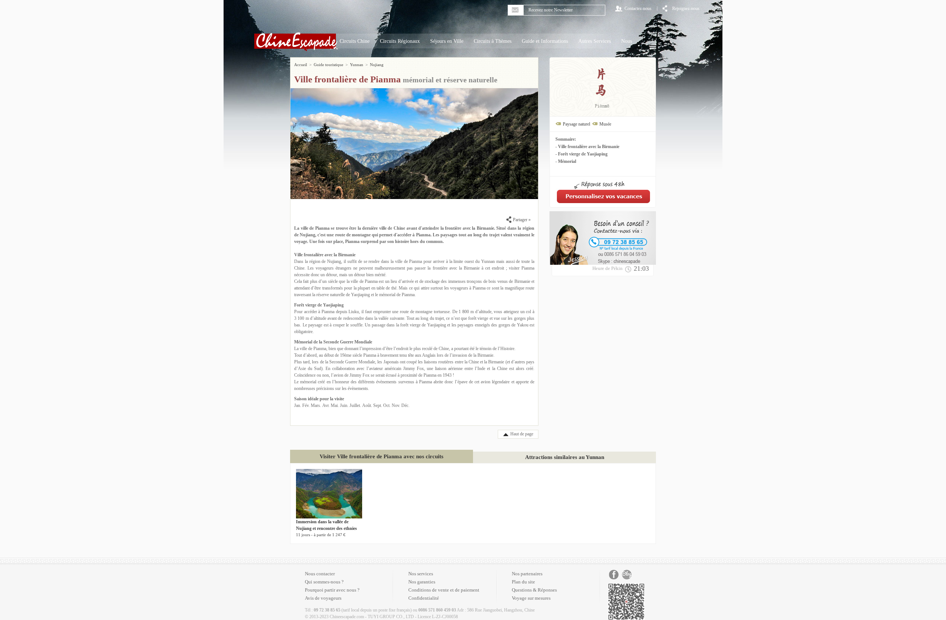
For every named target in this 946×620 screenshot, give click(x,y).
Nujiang (377, 64)
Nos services (420, 573)
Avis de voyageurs (323, 598)
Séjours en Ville (446, 41)
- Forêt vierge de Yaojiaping (581, 154)
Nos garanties (421, 582)
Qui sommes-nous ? (324, 582)
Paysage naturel (576, 124)
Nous (626, 41)
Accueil (300, 64)
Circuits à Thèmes (492, 41)
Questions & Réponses (534, 590)
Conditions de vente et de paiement (443, 590)
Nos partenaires (527, 573)
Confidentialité (423, 598)
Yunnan (356, 64)
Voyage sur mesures (531, 598)
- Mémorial (565, 161)
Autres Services (594, 41)
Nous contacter (320, 573)
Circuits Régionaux (400, 41)
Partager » (521, 219)
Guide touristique (328, 64)
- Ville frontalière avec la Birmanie (587, 146)
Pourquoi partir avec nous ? (332, 590)
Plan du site (523, 582)
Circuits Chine (355, 41)
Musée (605, 124)
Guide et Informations (545, 41)
